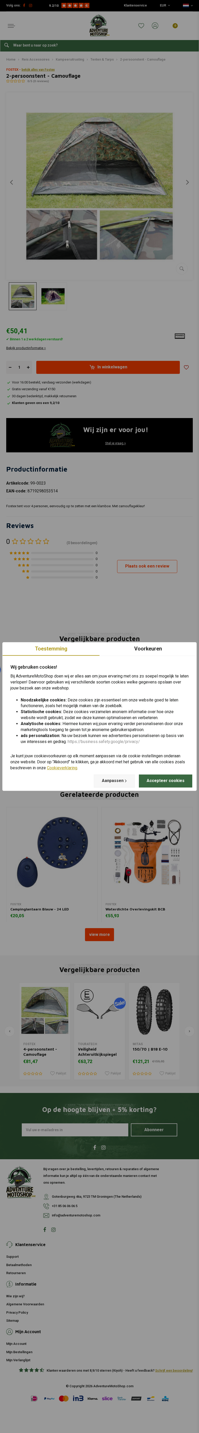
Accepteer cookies (165, 780)
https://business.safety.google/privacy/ (104, 741)
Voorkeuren (148, 649)
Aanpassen (113, 780)
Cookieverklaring (62, 767)
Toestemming (51, 649)
